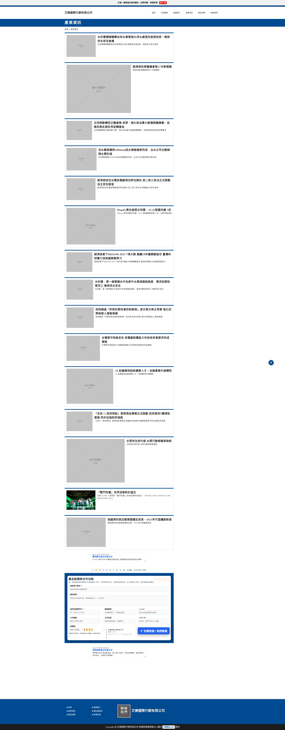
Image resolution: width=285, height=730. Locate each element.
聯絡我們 (214, 13)
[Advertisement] (119, 675)
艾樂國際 (164, 13)
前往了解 (163, 3)
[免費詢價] (271, 362)
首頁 (153, 13)
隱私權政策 (98, 711)
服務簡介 (176, 13)
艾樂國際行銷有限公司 (78, 12)
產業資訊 (189, 13)
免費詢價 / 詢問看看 (155, 631)
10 (124, 570)
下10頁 (129, 570)
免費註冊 (97, 715)
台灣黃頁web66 (168, 727)
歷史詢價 (201, 13)
